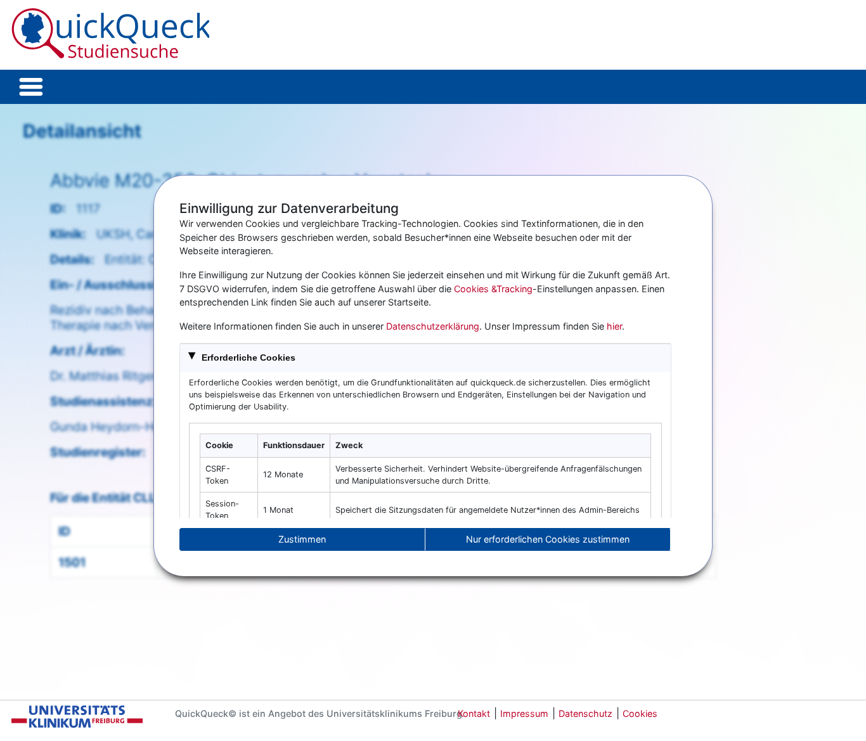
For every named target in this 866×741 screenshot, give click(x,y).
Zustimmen (302, 539)
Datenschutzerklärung (432, 326)
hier (614, 326)
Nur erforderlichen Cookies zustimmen (548, 539)
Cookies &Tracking (493, 288)
